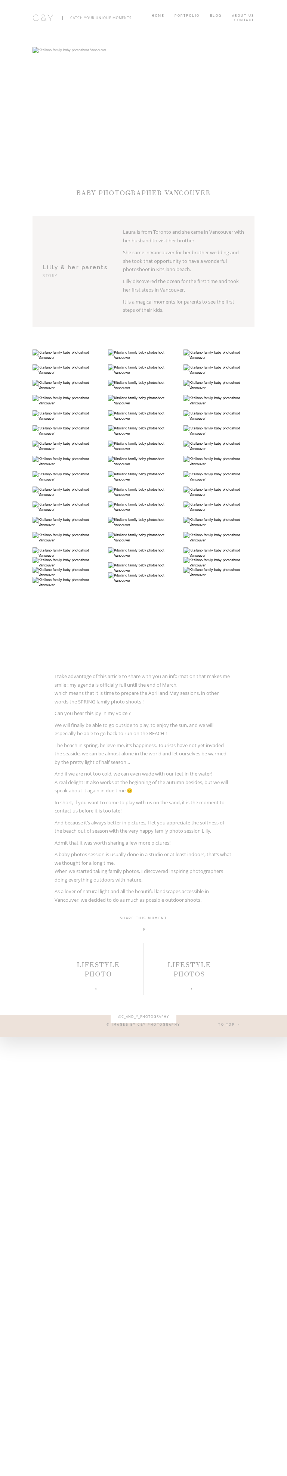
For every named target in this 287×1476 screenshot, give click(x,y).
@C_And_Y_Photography (143, 1016)
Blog (216, 16)
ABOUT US (243, 16)
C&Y (44, 17)
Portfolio (187, 16)
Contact (244, 20)
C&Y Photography (159, 1024)
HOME (158, 16)
